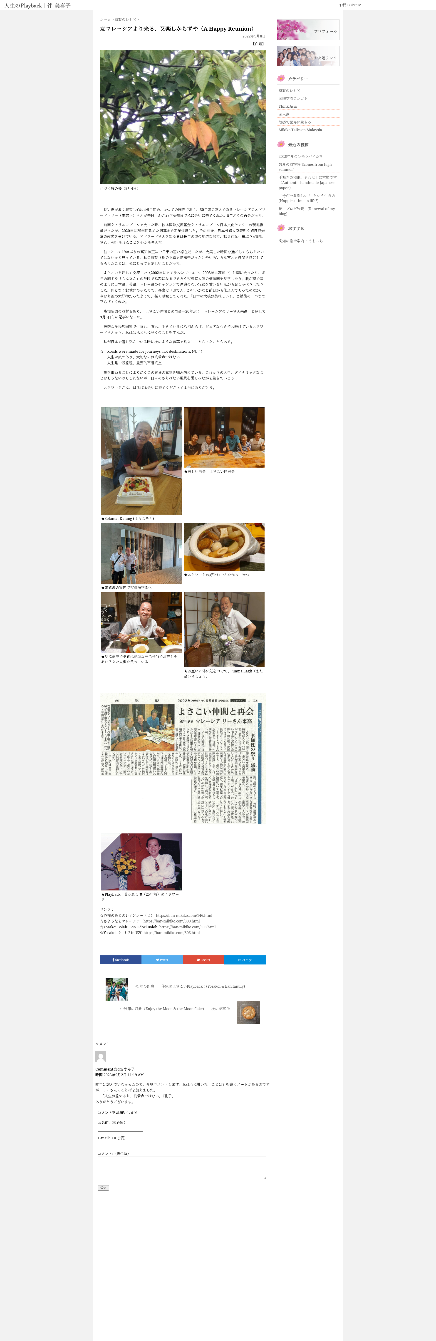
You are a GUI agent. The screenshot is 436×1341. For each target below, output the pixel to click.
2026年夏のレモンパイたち (301, 156)
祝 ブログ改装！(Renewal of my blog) (307, 211)
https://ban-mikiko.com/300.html (172, 921)
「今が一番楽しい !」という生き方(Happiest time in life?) (307, 198)
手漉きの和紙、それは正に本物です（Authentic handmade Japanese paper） (308, 182)
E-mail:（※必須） (112, 1137)
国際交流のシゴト (293, 98)
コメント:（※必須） (114, 1153)
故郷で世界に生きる (295, 122)
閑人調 (284, 114)
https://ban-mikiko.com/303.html (187, 927)
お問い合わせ (350, 4)
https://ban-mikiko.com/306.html (172, 932)
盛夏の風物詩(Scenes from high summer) (305, 167)
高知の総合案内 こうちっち (301, 240)
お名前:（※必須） (112, 1122)
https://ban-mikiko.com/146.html (184, 915)
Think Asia (288, 106)
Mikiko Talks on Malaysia (300, 129)
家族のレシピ (289, 90)
